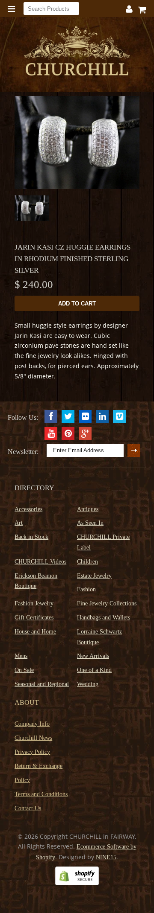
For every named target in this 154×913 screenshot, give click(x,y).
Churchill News (33, 738)
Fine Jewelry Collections (106, 603)
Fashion (86, 589)
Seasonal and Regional (42, 684)
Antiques (87, 509)
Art (19, 523)
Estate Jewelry (94, 576)
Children (87, 561)
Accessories (28, 509)
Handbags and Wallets (103, 617)
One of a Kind (94, 670)
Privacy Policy (32, 752)
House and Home (35, 631)
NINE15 (106, 857)
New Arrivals (93, 656)
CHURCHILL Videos (40, 561)
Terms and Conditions (41, 794)
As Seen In (90, 523)
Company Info (32, 724)
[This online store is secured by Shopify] (77, 883)
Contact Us (28, 808)
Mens (21, 656)
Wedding (87, 684)
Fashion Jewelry (34, 603)
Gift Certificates (34, 617)
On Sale (24, 670)
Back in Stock (31, 537)
